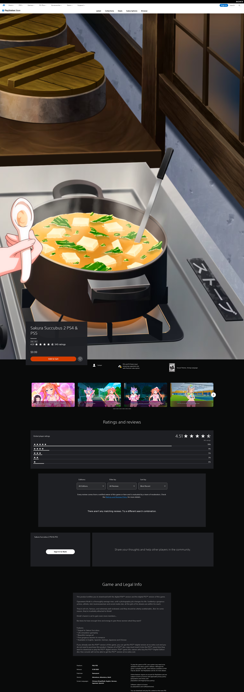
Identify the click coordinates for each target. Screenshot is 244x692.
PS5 (20, 5)
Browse (144, 11)
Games (30, 5)
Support (80, 5)
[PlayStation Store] (12, 10)
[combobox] (91, 486)
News (69, 5)
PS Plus (42, 5)
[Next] (213, 394)
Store (10, 5)
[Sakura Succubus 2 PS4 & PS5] (53, 395)
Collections (109, 11)
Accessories (55, 5)
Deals (120, 11)
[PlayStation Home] (3, 5)
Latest (98, 11)
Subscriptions (131, 11)
